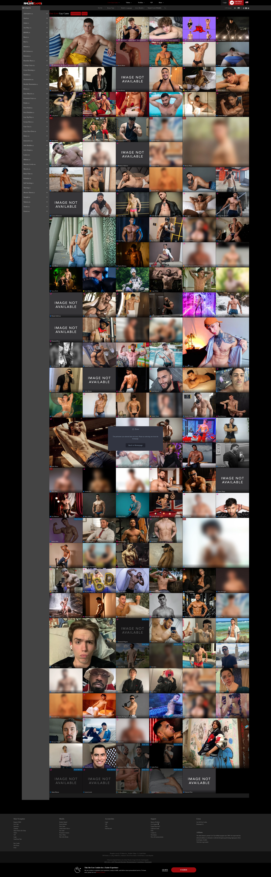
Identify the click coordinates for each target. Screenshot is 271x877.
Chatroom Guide (155, 828)
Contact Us (153, 833)
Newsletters (154, 835)
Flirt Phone (16, 845)
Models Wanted (63, 822)
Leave (165, 870)
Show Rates (62, 826)
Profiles (140, 2)
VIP (151, 2)
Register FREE (17, 822)
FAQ (152, 830)
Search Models (63, 824)
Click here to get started (202, 842)
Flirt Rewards (108, 828)
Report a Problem (155, 822)
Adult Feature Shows (64, 828)
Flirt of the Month (63, 837)
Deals (15, 847)
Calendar (16, 828)
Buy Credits (17, 843)
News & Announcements (157, 837)
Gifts (106, 826)
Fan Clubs (61, 830)
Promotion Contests (64, 833)
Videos (128, 2)
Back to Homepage (135, 445)
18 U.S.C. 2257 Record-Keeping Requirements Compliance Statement (127, 862)
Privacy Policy (100, 872)
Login (225, 2)
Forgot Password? (155, 826)
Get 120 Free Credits (201, 822)
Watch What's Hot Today (20, 830)
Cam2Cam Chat (17, 839)
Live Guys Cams (113, 2)
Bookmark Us (200, 824)
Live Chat (16, 824)
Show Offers (62, 835)
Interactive (16, 826)
